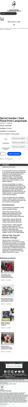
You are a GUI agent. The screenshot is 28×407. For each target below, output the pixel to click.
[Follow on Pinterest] (23, 371)
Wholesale (4, 375)
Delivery (9, 374)
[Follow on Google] (12, 371)
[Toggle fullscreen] (2, 405)
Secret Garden (13, 28)
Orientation (5, 143)
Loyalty (18, 374)
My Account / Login (14, 22)
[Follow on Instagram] (9, 371)
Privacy (25, 375)
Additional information (8, 167)
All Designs (6, 28)
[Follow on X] (16, 371)
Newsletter (22, 374)
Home (1, 28)
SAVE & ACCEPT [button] (4, 403)
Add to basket (14, 154)
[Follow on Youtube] (19, 371)
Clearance (10, 375)
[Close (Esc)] (5, 405)
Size (6, 139)
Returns (14, 374)
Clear (27, 149)
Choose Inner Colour (6, 148)
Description (5, 165)
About (5, 374)
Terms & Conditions (18, 375)
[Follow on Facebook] (5, 371)
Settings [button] (2, 384)
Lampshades (10, 160)
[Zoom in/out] (0, 405)
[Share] (3, 405)
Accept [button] (6, 384)
